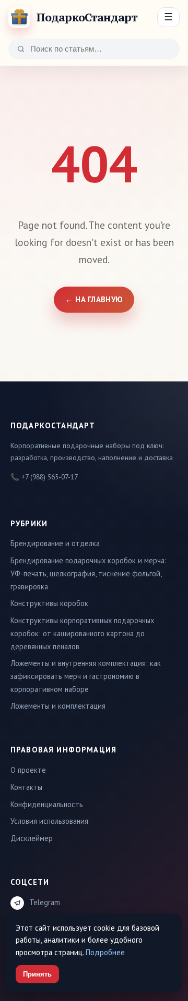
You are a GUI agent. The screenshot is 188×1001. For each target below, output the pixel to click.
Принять (37, 974)
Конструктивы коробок (49, 603)
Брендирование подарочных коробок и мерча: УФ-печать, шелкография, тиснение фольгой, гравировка (88, 573)
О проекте (28, 770)
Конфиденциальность (46, 804)
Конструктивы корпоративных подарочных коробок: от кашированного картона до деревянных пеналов (82, 633)
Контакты (26, 787)
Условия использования (49, 821)
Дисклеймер (31, 838)
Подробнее (105, 952)
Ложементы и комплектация (57, 706)
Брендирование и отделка (55, 543)
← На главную (94, 299)
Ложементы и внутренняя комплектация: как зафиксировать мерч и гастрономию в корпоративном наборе (85, 676)
